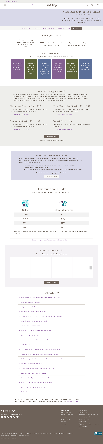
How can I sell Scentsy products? (31, 363)
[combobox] (22, 5)
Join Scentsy (77, 28)
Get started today (51, 176)
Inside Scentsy (65, 419)
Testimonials (60, 28)
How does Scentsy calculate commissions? (34, 340)
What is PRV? (25, 345)
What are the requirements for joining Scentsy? (36, 330)
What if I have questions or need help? (33, 387)
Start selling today (51, 282)
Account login (82, 426)
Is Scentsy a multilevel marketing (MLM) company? (37, 382)
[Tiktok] (8, 417)
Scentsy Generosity (67, 415)
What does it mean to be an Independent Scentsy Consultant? (40, 297)
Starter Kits (36, 28)
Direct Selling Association (9, 435)
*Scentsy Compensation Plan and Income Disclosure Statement (51, 240)
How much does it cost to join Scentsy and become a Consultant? (42, 316)
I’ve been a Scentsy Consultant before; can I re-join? (37, 378)
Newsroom (4, 433)
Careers (63, 422)
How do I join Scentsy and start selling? (33, 311)
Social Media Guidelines (57, 433)
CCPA (21, 433)
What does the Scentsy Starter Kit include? (34, 321)
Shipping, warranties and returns (88, 424)
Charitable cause (83, 419)
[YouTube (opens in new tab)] (14, 417)
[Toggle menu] (5, 5)
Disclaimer (36, 433)
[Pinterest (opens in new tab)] (11, 417)
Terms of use (44, 433)
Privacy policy (13, 433)
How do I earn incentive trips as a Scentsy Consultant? (38, 368)
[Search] (32, 5)
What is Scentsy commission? (30, 335)
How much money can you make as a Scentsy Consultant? (39, 354)
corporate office (72, 401)
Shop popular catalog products (88, 415)
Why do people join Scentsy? (30, 307)
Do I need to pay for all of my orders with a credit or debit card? (41, 359)
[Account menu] (85, 5)
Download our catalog (85, 417)
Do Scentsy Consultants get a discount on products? (37, 392)
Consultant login (24, 435)
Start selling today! (51, 136)
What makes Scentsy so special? (31, 302)
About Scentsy (66, 412)
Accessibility (70, 433)
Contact (63, 424)
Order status (82, 422)
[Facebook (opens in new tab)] (2, 417)
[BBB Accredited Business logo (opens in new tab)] (98, 433)
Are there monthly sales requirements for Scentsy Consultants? (41, 349)
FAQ (68, 28)
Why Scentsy (26, 28)
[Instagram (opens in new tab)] (5, 417)
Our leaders (65, 417)
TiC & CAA (27, 433)
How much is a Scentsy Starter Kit (31, 326)
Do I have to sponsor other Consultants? (33, 373)
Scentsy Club (82, 412)
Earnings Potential (48, 28)
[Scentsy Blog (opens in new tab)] (17, 417)
